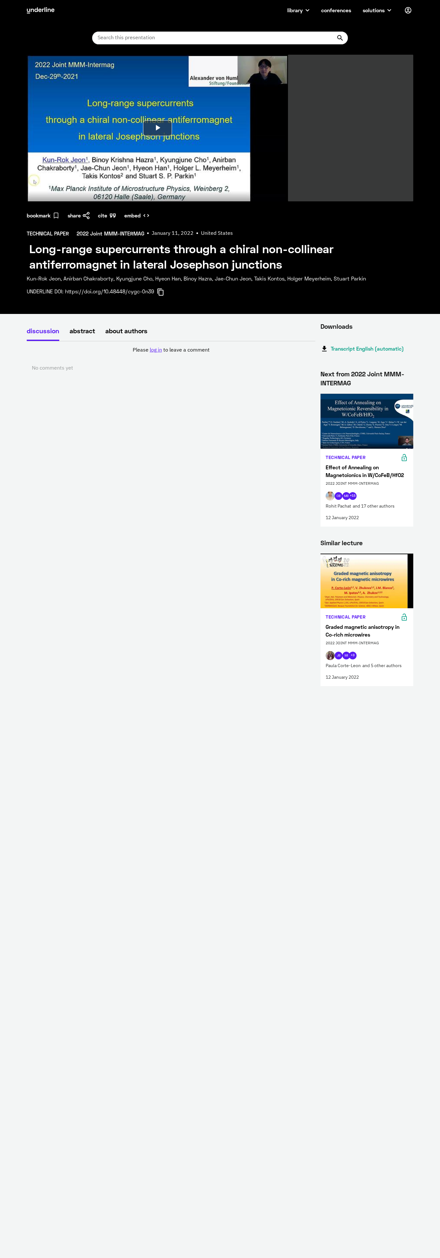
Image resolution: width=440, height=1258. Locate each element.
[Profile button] (408, 10)
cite (102, 215)
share (74, 215)
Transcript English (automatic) (367, 348)
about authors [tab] (126, 331)
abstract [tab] (82, 331)
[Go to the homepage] (40, 10)
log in (156, 350)
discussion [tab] (43, 331)
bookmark (39, 215)
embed (132, 215)
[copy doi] (164, 292)
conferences (336, 10)
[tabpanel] (171, 359)
